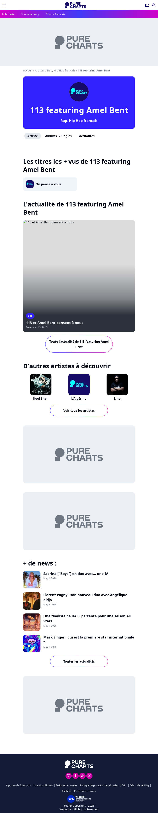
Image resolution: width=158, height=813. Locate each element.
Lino (117, 398)
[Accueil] (75, 5)
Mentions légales (43, 785)
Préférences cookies (85, 791)
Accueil (27, 70)
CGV (132, 785)
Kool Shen (41, 398)
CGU (124, 785)
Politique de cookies (66, 785)
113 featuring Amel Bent (79, 109)
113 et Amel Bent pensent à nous (54, 322)
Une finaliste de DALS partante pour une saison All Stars (87, 618)
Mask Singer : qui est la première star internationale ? (88, 639)
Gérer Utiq (143, 785)
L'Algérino (79, 398)
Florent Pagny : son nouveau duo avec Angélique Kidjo (85, 597)
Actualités (87, 136)
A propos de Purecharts (18, 785)
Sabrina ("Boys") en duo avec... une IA (75, 573)
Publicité (66, 791)
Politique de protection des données (99, 785)
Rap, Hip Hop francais (79, 120)
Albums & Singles (58, 136)
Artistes (40, 70)
